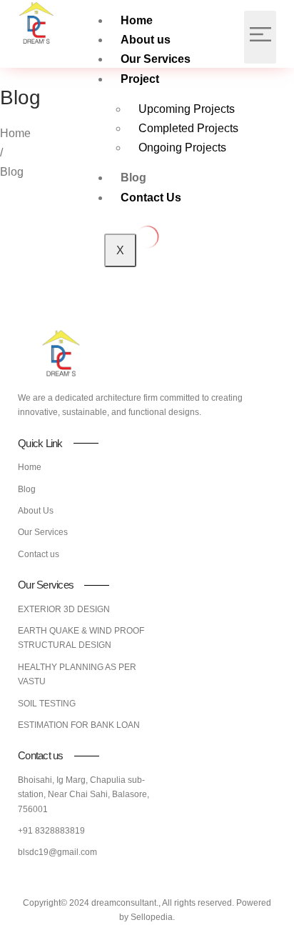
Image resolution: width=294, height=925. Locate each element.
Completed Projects (188, 128)
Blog (133, 177)
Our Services (156, 59)
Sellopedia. (153, 917)
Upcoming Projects (186, 109)
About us (146, 40)
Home (137, 20)
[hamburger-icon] (260, 37)
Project (140, 79)
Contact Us (151, 197)
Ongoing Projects (182, 147)
